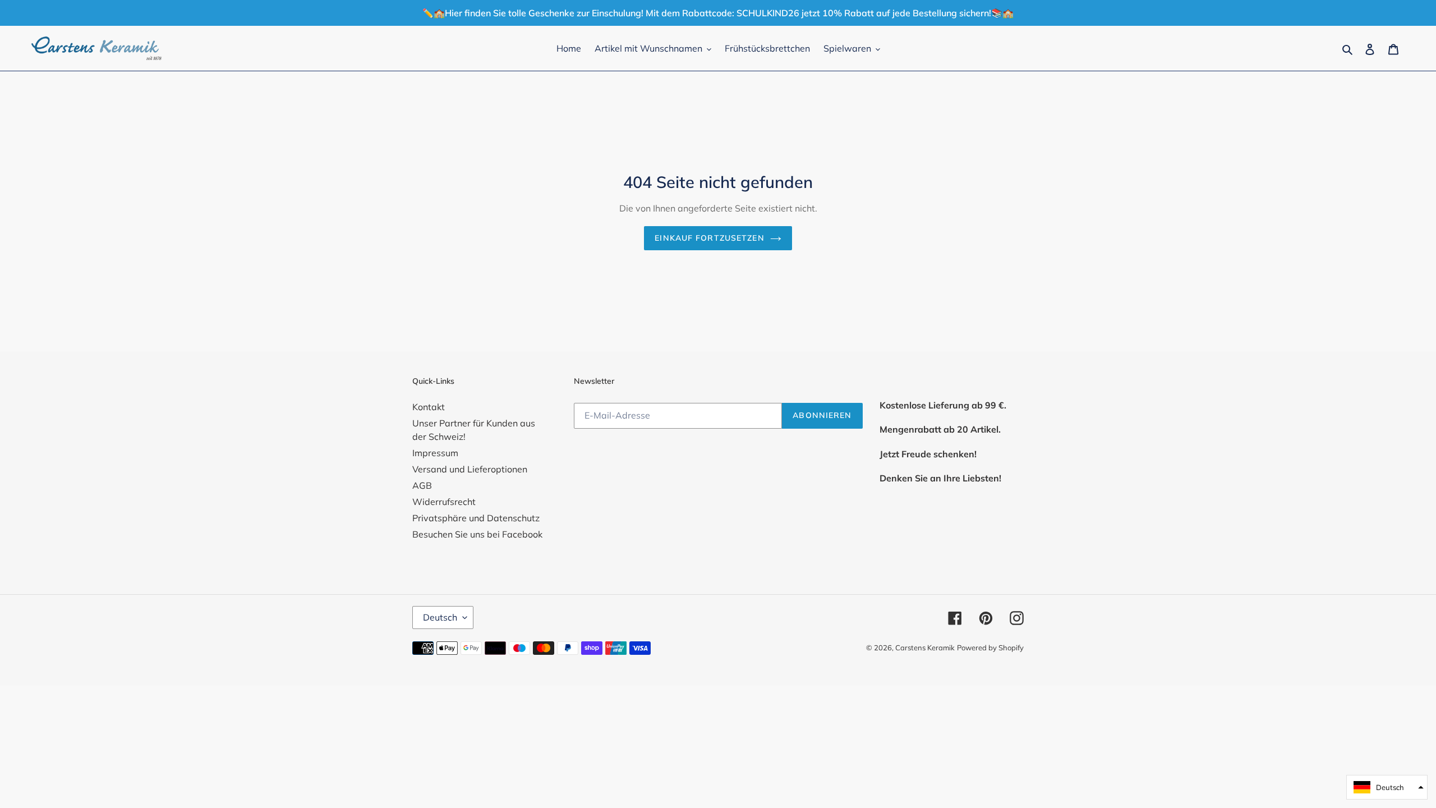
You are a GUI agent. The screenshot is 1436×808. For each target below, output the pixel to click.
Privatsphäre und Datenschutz (476, 518)
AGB (422, 485)
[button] (1387, 787)
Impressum (435, 452)
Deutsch (440, 617)
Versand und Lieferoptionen (469, 469)
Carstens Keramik (925, 647)
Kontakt (428, 406)
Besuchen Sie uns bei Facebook (477, 534)
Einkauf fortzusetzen (709, 238)
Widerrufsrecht (444, 501)
